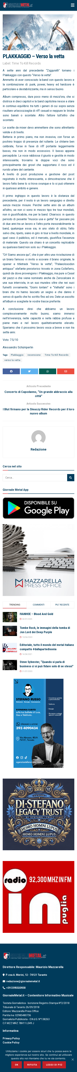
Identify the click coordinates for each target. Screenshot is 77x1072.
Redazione (38, 449)
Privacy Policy (11, 1038)
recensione (34, 355)
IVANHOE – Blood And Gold (36, 614)
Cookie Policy (11, 1042)
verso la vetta (12, 360)
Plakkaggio (17, 355)
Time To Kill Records (57, 355)
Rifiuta (32, 1064)
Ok (16, 1064)
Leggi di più (54, 1064)
